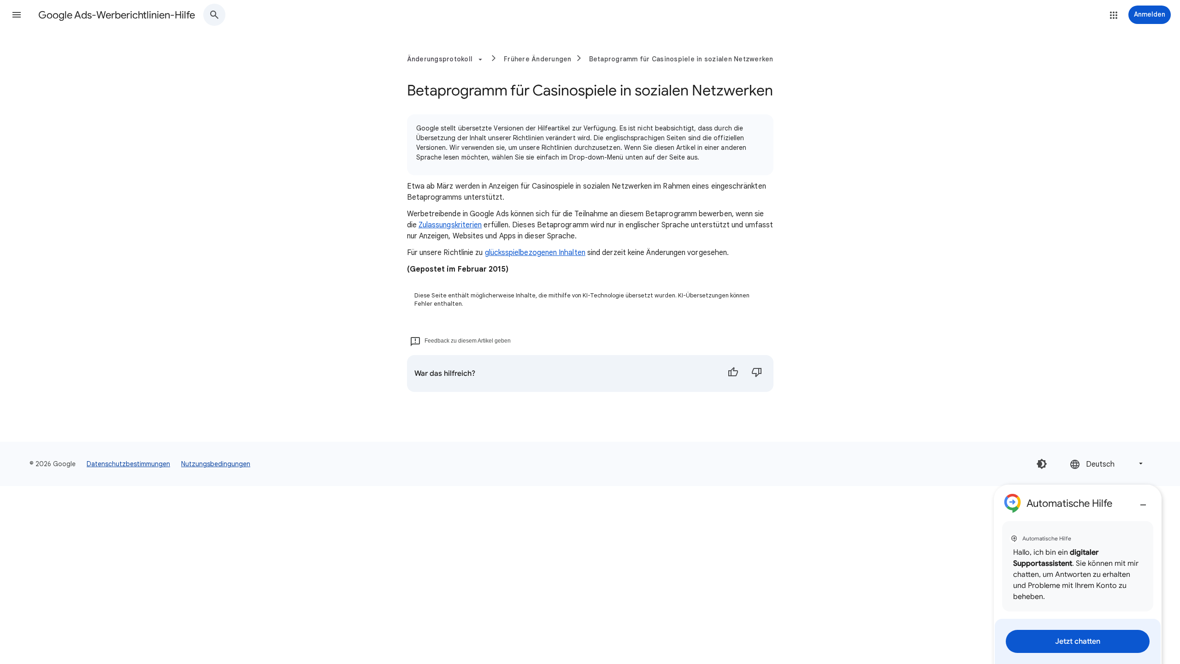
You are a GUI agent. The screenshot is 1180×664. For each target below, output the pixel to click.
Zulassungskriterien (450, 225)
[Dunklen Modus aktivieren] (1042, 464)
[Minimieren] (1143, 501)
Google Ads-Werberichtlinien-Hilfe (116, 15)
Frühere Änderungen (538, 59)
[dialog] (1078, 574)
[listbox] (1107, 463)
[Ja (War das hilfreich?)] (733, 373)
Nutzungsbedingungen (215, 464)
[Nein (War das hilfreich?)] (757, 373)
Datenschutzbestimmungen (128, 464)
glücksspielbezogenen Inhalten (535, 252)
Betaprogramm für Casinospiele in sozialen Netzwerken (681, 59)
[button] (17, 15)
